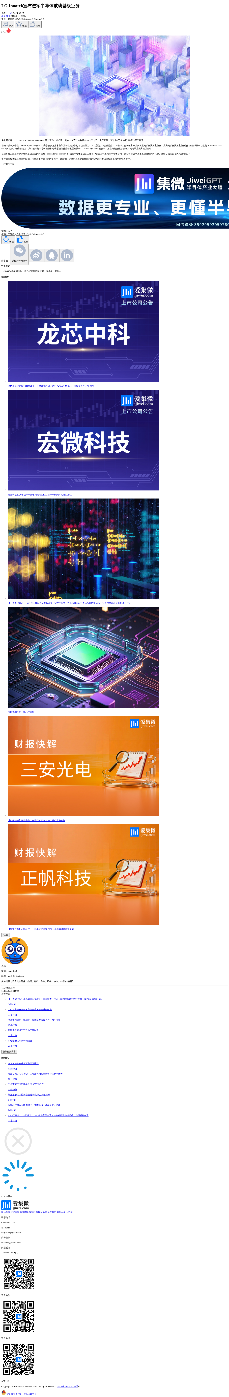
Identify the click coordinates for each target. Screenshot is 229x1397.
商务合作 (61, 1212)
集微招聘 (24, 1212)
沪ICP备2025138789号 (67, 1386)
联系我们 (33, 1212)
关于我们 (51, 1212)
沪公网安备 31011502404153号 (22, 1394)
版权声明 (15, 1212)
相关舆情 (6, 16)
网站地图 (42, 1212)
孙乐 (10, 13)
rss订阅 (69, 1212)
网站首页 (5, 1212)
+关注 (5, 935)
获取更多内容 (9, 1051)
